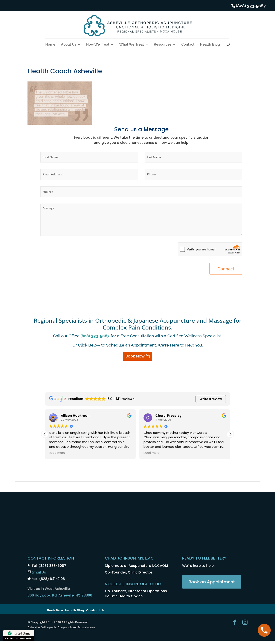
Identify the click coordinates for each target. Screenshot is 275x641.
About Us (68, 44)
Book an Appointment (212, 582)
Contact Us (95, 610)
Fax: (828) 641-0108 (48, 578)
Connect (225, 268)
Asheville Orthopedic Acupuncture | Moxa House (61, 627)
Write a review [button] (211, 399)
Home (50, 44)
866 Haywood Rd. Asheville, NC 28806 (60, 595)
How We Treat (97, 44)
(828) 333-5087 (251, 5)
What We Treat (131, 44)
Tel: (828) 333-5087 (49, 565)
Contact (187, 44)
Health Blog (210, 44)
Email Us (39, 572)
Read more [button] (57, 453)
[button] (230, 434)
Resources (162, 44)
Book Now (135, 356)
